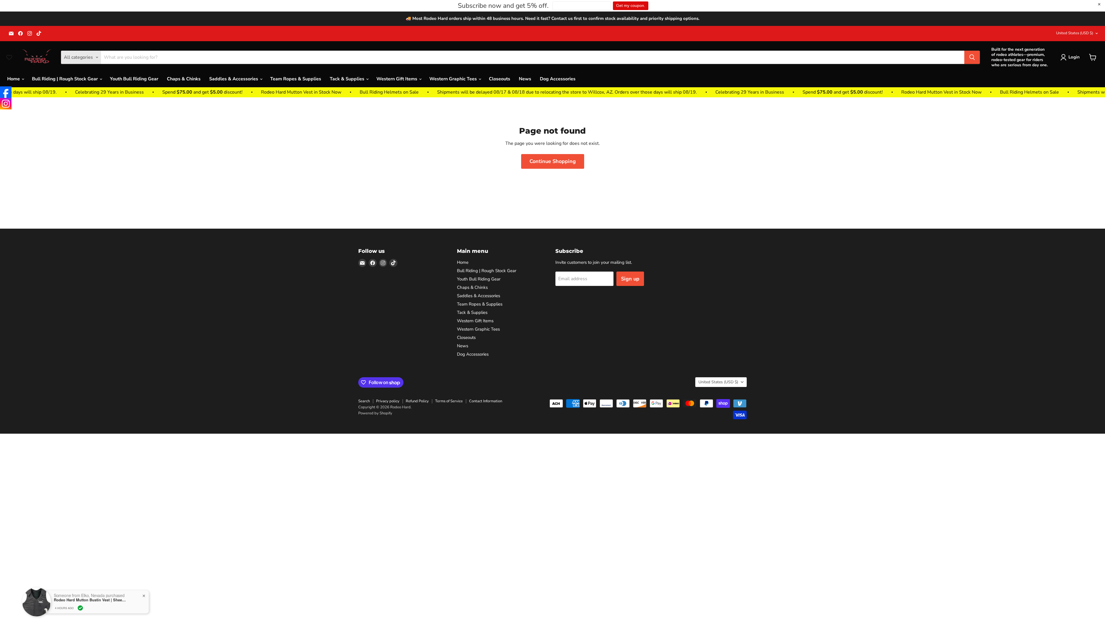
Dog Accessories (558, 79)
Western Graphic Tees (453, 79)
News (525, 79)
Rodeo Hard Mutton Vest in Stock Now (236, 92)
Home (14, 79)
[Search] (972, 57)
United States (1074, 33)
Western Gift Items (397, 79)
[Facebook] (6, 92)
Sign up (630, 278)
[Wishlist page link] (9, 57)
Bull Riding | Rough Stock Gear (65, 79)
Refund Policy (417, 401)
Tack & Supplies (347, 79)
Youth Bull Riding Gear (134, 79)
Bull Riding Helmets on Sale (324, 92)
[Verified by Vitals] (80, 607)
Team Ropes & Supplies (295, 79)
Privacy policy (387, 401)
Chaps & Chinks (184, 79)
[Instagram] (6, 103)
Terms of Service (449, 401)
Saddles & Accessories (234, 79)
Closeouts (499, 79)
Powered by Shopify (375, 413)
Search (364, 401)
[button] (1071, 57)
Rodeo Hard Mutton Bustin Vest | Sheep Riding (90, 600)
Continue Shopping (552, 161)
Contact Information (485, 401)
